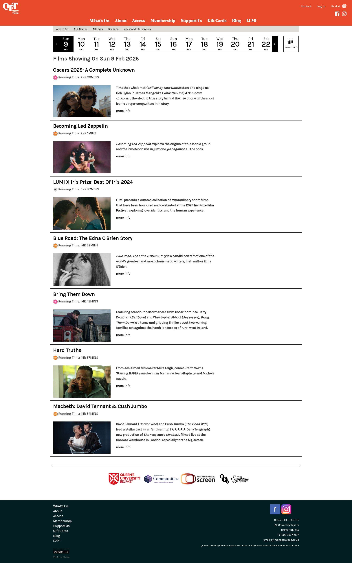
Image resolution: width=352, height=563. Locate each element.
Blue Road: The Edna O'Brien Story (92, 238)
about (121, 21)
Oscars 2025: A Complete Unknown (94, 70)
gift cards (217, 21)
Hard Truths (67, 350)
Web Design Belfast (61, 557)
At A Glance (80, 29)
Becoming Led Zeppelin (80, 126)
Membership (163, 21)
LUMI (251, 21)
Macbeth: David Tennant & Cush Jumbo (100, 406)
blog (236, 21)
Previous (56, 44)
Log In (321, 6)
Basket (336, 6)
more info (123, 111)
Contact (306, 6)
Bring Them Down (74, 294)
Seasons (113, 29)
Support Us (191, 21)
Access (138, 21)
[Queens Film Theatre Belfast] (59, 8)
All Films (98, 29)
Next (275, 44)
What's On (99, 21)
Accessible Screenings (137, 29)
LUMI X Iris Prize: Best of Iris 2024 (93, 182)
